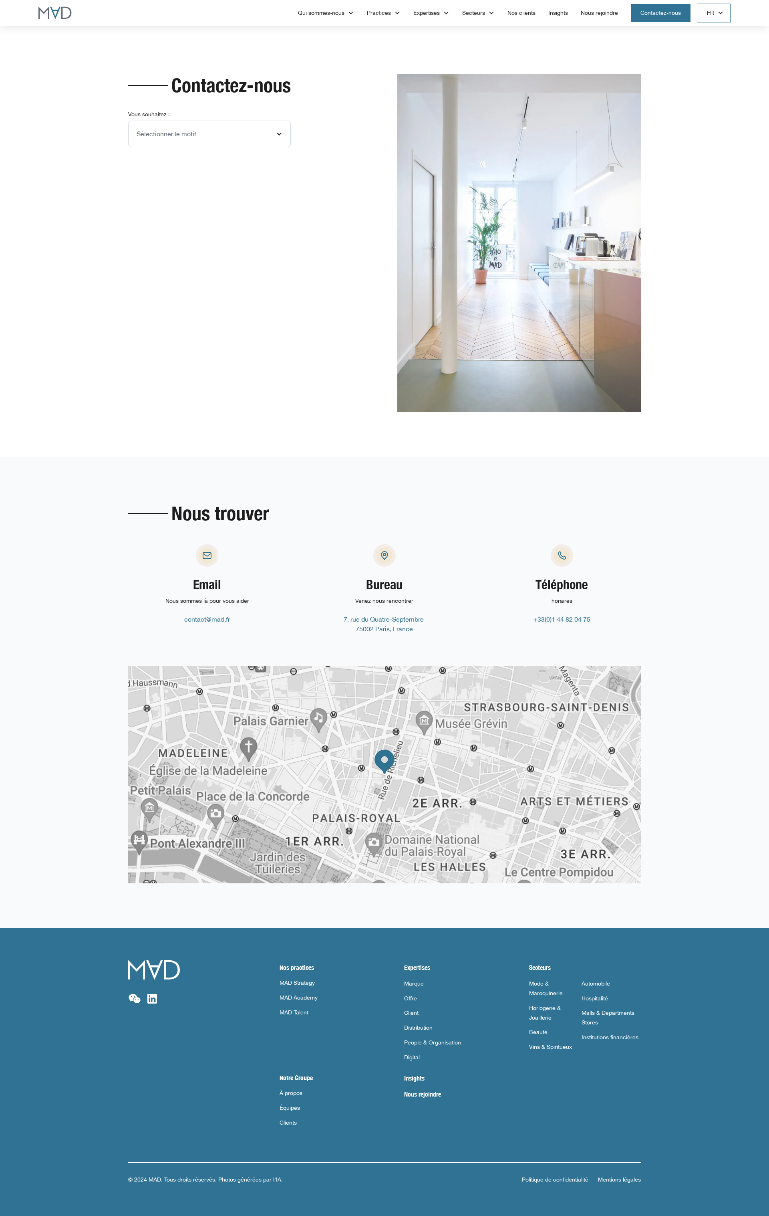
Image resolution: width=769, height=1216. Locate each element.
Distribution (418, 1027)
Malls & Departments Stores (608, 1018)
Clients (288, 1122)
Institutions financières (610, 1037)
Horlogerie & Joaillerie (545, 1013)
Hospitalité (595, 998)
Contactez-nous (660, 13)
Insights (558, 13)
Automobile (596, 983)
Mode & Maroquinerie (546, 988)
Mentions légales (619, 1179)
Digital (412, 1057)
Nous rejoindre (599, 13)
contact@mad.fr (207, 619)
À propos (291, 1093)
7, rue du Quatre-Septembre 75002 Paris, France (384, 624)
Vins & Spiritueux (550, 1047)
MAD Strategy (297, 983)
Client (411, 1013)
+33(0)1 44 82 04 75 (561, 619)
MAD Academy (299, 997)
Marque (414, 983)
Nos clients (521, 13)
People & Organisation (432, 1042)
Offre (410, 998)
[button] (326, 13)
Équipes (290, 1108)
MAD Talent (294, 1012)
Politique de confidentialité (555, 1179)
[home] (55, 12)
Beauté (538, 1032)
